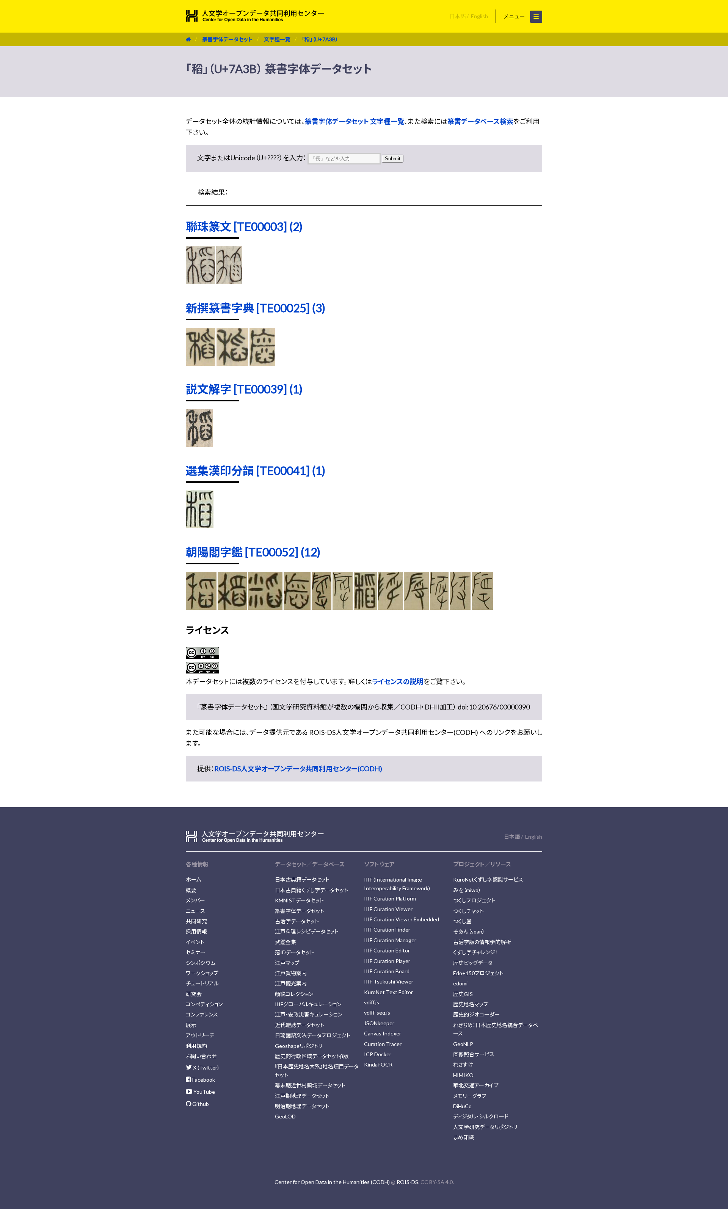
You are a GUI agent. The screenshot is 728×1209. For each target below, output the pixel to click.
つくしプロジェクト (474, 900)
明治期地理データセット (302, 1106)
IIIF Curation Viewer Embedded (401, 919)
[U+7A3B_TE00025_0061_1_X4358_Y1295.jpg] (200, 363)
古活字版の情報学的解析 (482, 942)
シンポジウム (200, 963)
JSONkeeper (379, 1023)
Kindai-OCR (378, 1064)
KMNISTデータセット (299, 900)
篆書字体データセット (227, 39)
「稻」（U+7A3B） (320, 39)
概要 (191, 890)
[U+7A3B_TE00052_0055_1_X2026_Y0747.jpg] (232, 607)
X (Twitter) (205, 1067)
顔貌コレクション (294, 994)
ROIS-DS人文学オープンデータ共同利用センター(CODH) (298, 768)
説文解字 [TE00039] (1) (244, 389)
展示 (191, 1025)
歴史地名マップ (470, 1004)
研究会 (194, 994)
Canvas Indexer (382, 1033)
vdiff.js (371, 1002)
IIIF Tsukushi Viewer (388, 981)
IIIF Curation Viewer (388, 909)
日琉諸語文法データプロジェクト (312, 1035)
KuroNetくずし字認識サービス (488, 879)
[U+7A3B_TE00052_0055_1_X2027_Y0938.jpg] (265, 607)
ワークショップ (202, 973)
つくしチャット (468, 911)
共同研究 (196, 921)
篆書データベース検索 (480, 121)
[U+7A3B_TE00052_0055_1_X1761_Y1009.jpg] (439, 607)
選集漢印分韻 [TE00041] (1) (255, 470)
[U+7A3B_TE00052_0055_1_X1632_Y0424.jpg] (343, 607)
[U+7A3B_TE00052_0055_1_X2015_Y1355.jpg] (321, 607)
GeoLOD (285, 1116)
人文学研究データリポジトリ (485, 1127)
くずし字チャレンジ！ (475, 952)
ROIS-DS (407, 1182)
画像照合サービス (473, 1054)
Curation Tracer (383, 1044)
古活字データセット (297, 921)
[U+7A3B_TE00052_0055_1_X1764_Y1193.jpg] (460, 607)
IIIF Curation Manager (390, 940)
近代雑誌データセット (299, 1025)
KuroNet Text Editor (388, 992)
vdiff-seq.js (377, 1012)
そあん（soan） (469, 931)
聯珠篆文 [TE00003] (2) (244, 226)
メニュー (515, 16)
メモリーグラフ (469, 1096)
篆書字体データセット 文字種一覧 (354, 121)
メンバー (195, 900)
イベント (195, 942)
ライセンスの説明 (398, 681)
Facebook (203, 1079)
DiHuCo (462, 1106)
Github (200, 1104)
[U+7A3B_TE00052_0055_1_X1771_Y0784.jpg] (416, 607)
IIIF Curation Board (387, 971)
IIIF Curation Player (387, 961)
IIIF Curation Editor (387, 950)
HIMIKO (463, 1075)
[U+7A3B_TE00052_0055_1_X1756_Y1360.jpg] (482, 607)
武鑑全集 (285, 942)
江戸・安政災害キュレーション (308, 1014)
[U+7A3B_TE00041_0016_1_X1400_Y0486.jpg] (199, 525)
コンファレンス (202, 1014)
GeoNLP (463, 1044)
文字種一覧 (277, 39)
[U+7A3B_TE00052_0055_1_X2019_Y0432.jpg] (201, 607)
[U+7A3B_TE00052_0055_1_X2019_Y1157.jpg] (297, 607)
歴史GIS (463, 994)
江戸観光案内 (291, 983)
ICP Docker (377, 1054)
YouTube (203, 1091)
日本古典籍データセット (302, 879)
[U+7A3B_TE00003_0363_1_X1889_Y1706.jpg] (200, 281)
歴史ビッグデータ (473, 963)
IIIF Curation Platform (390, 898)
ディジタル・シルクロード (480, 1116)
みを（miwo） (467, 890)
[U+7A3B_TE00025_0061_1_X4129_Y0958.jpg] (232, 363)
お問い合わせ (201, 1056)
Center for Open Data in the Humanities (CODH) (332, 1182)
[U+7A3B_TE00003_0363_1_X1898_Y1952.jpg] (229, 281)
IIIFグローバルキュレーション (308, 1004)
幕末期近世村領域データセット (310, 1085)
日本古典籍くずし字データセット (311, 890)
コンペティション (204, 1004)
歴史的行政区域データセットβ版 (311, 1056)
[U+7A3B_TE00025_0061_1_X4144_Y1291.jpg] (262, 363)
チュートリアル (202, 983)
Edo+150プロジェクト (478, 973)
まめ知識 (463, 1137)
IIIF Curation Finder (387, 929)
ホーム (193, 879)
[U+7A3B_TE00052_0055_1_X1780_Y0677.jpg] (390, 607)
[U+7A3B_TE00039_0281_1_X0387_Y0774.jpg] (199, 444)
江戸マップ (287, 963)
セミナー (196, 952)
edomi (460, 983)
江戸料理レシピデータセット (307, 931)
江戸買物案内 (291, 973)
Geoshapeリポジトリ (298, 1046)
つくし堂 (462, 921)
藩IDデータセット (294, 952)
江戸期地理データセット (302, 1096)
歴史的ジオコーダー (476, 1014)
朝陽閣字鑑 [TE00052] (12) (253, 552)
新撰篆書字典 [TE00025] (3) (255, 308)
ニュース (195, 911)
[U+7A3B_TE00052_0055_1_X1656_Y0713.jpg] (365, 607)
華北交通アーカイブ (475, 1085)
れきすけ (463, 1064)
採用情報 (196, 931)
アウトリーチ (200, 1035)
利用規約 (196, 1046)
